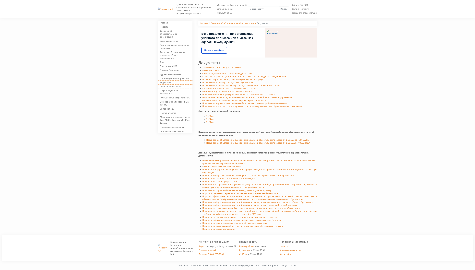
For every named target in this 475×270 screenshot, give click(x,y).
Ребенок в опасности (170, 86)
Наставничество (168, 113)
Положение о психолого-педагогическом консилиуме (228, 178)
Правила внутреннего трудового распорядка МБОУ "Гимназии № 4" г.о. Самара (241, 85)
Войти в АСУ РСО (300, 5)
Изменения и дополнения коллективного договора (227, 91)
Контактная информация (172, 131)
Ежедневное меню (169, 41)
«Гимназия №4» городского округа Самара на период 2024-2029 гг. (234, 100)
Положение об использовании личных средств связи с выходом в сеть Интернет (241, 220)
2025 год (210, 116)
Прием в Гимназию (169, 70)
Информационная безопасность (169, 92)
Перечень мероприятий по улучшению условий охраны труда (232, 79)
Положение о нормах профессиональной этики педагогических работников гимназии (244, 103)
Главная (164, 22)
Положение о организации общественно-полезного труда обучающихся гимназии (242, 226)
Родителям (165, 82)
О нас (163, 62)
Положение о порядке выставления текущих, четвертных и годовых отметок (239, 217)
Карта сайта (285, 254)
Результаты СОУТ (210, 70)
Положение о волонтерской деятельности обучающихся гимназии (235, 223)
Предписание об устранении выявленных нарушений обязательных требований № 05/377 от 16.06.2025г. (257, 140)
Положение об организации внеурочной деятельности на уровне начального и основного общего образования (257, 202)
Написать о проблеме (214, 50)
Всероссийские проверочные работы (174, 103)
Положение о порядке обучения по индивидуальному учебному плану (236, 190)
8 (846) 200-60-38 (224, 13)
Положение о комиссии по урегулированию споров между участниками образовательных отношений (252, 106)
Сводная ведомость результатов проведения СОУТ (227, 73)
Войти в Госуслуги (300, 9)
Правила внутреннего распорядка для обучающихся (227, 82)
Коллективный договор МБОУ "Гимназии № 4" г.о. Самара (230, 88)
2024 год (210, 119)
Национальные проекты (172, 127)
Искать (283, 9)
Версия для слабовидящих (304, 13)
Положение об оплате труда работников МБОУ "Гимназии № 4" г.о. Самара (238, 94)
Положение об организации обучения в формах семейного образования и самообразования (248, 175)
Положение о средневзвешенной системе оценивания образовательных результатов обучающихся (251, 208)
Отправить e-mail (224, 9)
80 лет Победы (167, 108)
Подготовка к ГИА (168, 66)
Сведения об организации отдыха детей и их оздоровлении (173, 55)
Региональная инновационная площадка (175, 46)
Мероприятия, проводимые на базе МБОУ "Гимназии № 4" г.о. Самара (175, 120)
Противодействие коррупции (174, 78)
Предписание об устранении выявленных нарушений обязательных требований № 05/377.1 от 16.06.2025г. (258, 142)
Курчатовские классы (170, 74)
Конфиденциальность (290, 250)
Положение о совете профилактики (219, 181)
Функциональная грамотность (175, 97)
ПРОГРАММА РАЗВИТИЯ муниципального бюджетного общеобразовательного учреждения (247, 97)
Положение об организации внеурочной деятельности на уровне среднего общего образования (249, 205)
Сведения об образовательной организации (169, 34)
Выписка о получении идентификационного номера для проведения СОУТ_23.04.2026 (244, 76)
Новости (164, 26)
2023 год (210, 122)
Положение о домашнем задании (218, 229)
